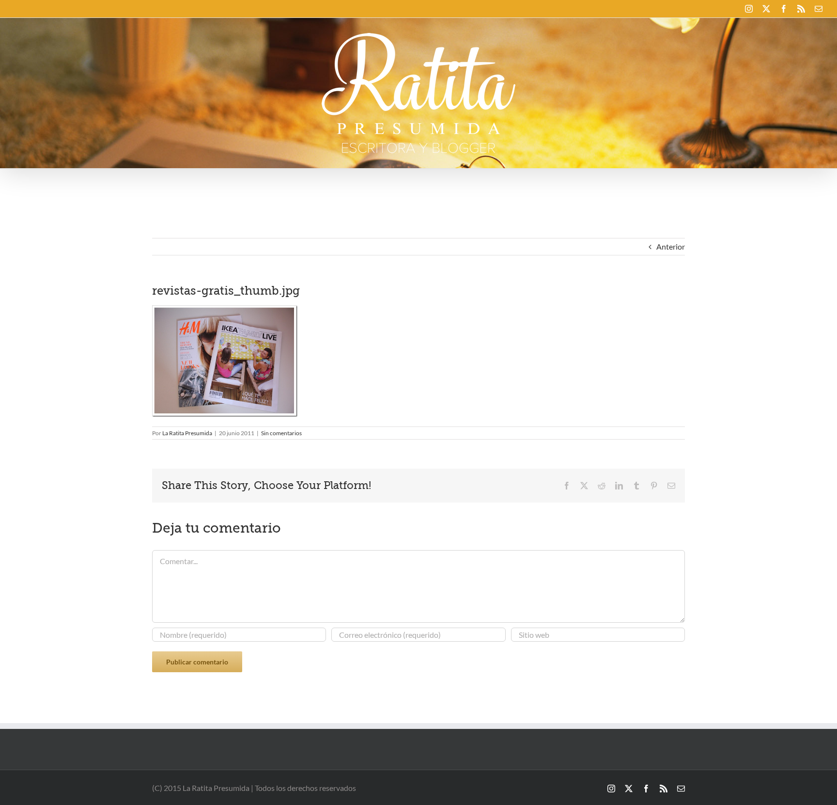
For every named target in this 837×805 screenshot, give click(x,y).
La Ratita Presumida (187, 433)
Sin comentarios (281, 433)
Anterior (670, 246)
